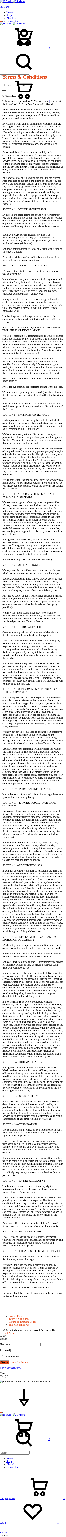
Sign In (3, 1532)
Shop (9, 15)
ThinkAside (8, 1333)
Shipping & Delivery (19, 1324)
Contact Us (12, 21)
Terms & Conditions (19, 1318)
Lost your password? (10, 1367)
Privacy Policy (16, 1316)
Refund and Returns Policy (22, 1321)
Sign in (4, 1362)
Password (5, 1350)
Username (5, 1344)
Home (9, 12)
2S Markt (4, 6)
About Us (11, 18)
